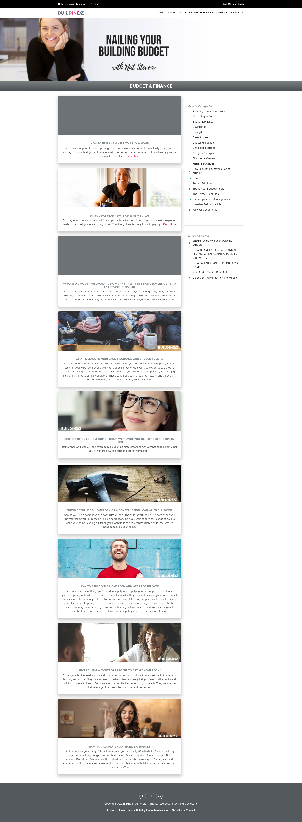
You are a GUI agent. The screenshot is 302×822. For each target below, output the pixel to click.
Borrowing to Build (204, 116)
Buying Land (200, 132)
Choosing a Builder (204, 148)
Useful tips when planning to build (212, 199)
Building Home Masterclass (152, 810)
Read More (134, 156)
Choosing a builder (204, 143)
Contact (190, 810)
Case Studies (200, 137)
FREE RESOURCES (204, 164)
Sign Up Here (230, 4)
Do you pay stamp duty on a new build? (215, 278)
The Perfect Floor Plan (206, 194)
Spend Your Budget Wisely (208, 188)
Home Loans (125, 810)
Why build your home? (205, 210)
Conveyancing (174, 12)
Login (241, 4)
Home (110, 810)
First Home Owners (204, 158)
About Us (177, 810)
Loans (161, 12)
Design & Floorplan (204, 153)
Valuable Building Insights (208, 204)
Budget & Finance (203, 121)
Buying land (191, 12)
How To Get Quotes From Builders (213, 272)
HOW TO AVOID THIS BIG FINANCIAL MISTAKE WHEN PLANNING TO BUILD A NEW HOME (215, 254)
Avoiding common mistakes (209, 111)
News (196, 178)
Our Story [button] (235, 12)
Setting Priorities (202, 183)
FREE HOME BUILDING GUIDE (213, 12)
